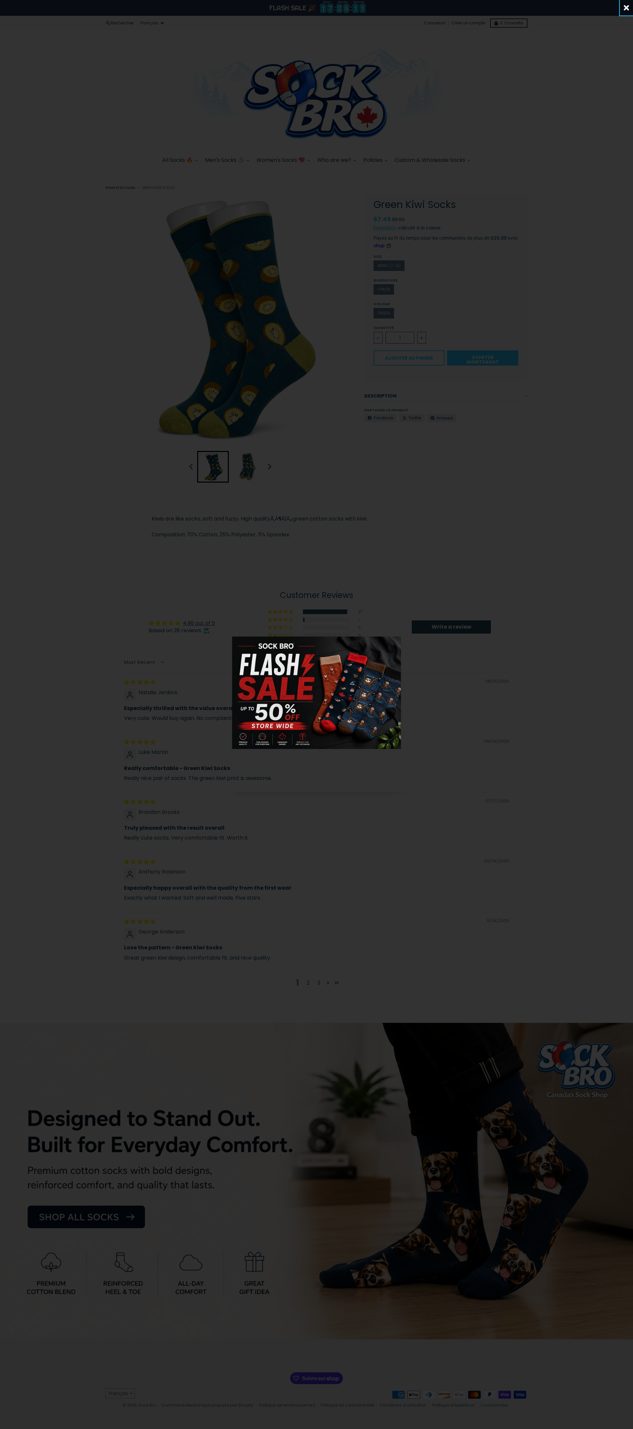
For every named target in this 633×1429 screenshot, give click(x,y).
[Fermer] (626, 7)
